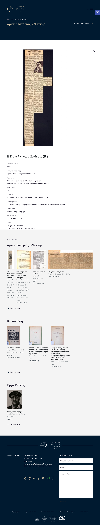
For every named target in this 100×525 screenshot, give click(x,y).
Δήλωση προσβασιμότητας (66, 512)
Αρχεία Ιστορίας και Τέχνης (33, 458)
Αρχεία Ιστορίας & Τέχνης (25, 245)
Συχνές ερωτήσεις (30, 512)
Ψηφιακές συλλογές (13, 455)
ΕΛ (87, 9)
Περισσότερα (15, 308)
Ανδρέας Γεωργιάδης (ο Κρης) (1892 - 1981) (22, 183)
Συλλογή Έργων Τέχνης (31, 455)
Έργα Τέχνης (16, 385)
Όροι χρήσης (16, 512)
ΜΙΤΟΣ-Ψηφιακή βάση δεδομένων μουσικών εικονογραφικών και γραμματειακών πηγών (38, 465)
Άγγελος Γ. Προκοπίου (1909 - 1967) (19, 181)
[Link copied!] (94, 50)
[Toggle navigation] (92, 9)
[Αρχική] (8, 19)
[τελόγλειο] (50, 445)
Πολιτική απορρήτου (47, 512)
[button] (97, 12)
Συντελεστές (84, 512)
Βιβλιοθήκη (15, 321)
